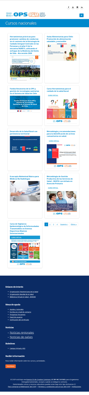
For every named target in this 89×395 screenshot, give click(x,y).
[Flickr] (77, 7)
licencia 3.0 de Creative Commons (39, 379)
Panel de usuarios (16, 317)
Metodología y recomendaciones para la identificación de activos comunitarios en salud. (61, 133)
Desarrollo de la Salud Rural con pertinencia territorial (23, 132)
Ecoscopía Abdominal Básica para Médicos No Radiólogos (24, 177)
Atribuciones (76, 387)
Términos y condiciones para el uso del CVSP (54, 387)
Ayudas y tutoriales (17, 309)
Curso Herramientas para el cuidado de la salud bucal (59, 90)
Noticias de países (21, 337)
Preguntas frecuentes (17, 315)
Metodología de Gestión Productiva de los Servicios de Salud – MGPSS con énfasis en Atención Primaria (60, 180)
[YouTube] (73, 7)
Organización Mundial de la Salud (22, 294)
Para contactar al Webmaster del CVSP (22, 387)
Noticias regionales (22, 332)
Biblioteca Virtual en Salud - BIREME (23, 297)
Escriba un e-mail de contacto (20, 312)
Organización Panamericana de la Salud (24, 292)
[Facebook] (68, 7)
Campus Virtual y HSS (17, 348)
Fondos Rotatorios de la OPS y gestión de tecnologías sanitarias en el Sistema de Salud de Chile (24, 91)
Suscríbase (10, 366)
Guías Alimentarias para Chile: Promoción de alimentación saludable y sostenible (60, 39)
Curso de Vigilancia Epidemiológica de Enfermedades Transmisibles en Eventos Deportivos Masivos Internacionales (24, 229)
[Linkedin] (81, 7)
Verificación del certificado (19, 320)
